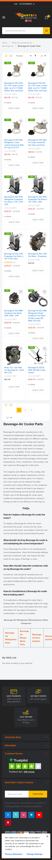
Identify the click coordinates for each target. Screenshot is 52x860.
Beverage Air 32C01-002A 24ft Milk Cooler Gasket (36, 370)
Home (4, 43)
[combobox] (23, 30)
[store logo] (26, 17)
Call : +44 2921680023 (23, 4)
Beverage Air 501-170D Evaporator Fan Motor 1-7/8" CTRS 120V (14, 256)
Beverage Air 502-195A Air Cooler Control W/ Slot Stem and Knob (37, 142)
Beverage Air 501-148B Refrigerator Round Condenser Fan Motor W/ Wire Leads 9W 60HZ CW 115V (37, 316)
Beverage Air (7, 46)
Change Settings (35, 854)
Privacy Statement (14, 854)
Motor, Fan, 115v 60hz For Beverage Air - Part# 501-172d (14, 370)
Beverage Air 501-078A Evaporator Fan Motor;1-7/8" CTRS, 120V (38, 199)
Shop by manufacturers (22, 43)
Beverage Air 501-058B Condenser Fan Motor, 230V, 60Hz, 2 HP (13, 313)
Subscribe (38, 794)
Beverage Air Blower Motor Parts (24, 638)
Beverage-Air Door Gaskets (37, 637)
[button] (20, 64)
